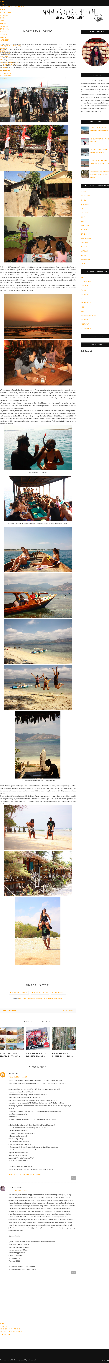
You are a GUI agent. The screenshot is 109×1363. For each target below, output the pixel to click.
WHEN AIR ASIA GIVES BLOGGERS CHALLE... (36, 1054)
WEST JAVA (85, 324)
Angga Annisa (15, 1187)
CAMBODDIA (85, 234)
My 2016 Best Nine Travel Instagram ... (10, 1054)
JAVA (83, 298)
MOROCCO (85, 255)
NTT (82, 311)
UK (82, 208)
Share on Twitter (41, 992)
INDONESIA (23, 998)
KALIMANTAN (86, 303)
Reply (73, 1178)
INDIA (83, 217)
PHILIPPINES (85, 259)
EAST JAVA (85, 286)
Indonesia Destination (35, 998)
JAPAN (83, 191)
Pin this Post (60, 992)
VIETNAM (84, 251)
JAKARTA (84, 294)
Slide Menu (3, 78)
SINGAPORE (85, 225)
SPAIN (83, 264)
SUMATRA (84, 320)
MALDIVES (84, 221)
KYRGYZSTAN (86, 238)
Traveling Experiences (54, 998)
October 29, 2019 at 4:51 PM (18, 1077)
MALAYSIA (84, 242)
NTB (45, 998)
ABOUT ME (4, 1326)
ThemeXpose (18, 1360)
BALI (82, 277)
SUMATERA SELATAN (88, 315)
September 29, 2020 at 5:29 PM (18, 1191)
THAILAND (85, 204)
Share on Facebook (20, 992)
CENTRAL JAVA (86, 281)
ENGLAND (84, 213)
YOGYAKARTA (86, 328)
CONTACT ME (5, 1334)
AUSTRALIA (85, 230)
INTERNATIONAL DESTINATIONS (12, 1332)
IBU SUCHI (13, 1074)
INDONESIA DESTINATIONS (10, 1329)
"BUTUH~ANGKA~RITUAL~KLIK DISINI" (25, 1175)
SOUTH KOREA (86, 196)
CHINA (83, 200)
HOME (2, 1323)
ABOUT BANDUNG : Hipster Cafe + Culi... (62, 1054)
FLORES (83, 290)
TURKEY (84, 247)
